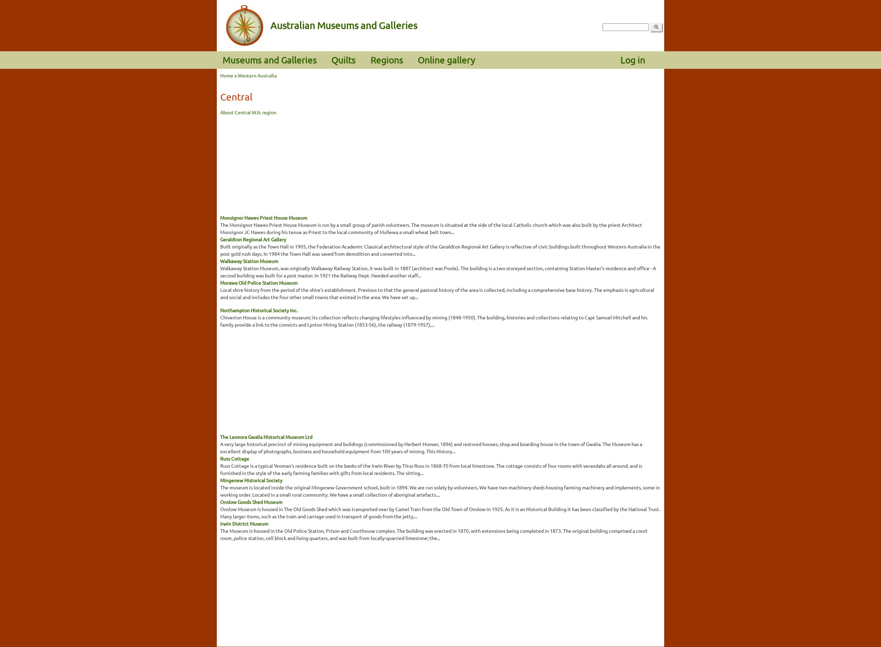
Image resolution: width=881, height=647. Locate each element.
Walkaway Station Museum (249, 261)
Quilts (343, 60)
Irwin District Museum (244, 523)
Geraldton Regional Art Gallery (253, 239)
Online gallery (446, 60)
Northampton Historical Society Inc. (259, 310)
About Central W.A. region (248, 112)
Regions (387, 60)
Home (226, 75)
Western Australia (257, 75)
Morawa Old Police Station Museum (259, 282)
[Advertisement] (440, 164)
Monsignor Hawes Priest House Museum (263, 217)
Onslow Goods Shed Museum (251, 502)
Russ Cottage (234, 458)
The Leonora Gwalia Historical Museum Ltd (266, 437)
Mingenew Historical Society (251, 480)
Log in (632, 60)
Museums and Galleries (270, 60)
